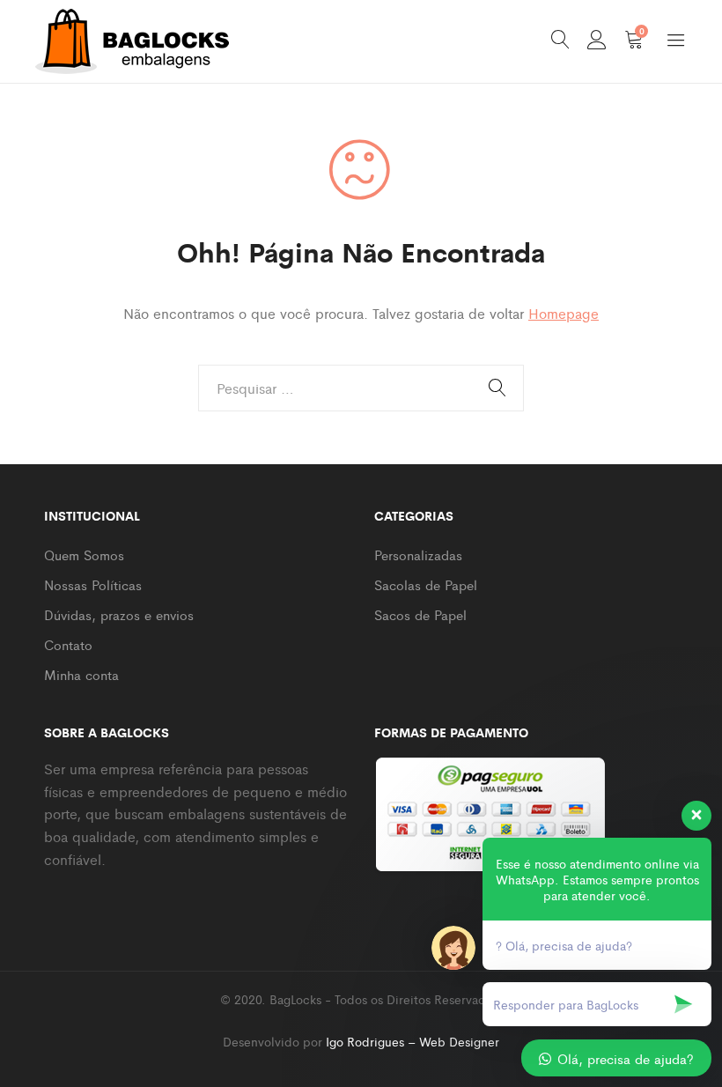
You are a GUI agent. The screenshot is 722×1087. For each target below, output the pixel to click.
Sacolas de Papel (425, 584)
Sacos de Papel (420, 614)
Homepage (563, 313)
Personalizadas (418, 554)
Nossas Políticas (93, 584)
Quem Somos (84, 554)
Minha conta (81, 674)
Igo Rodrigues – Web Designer (412, 1041)
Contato (68, 644)
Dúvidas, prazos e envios (119, 614)
